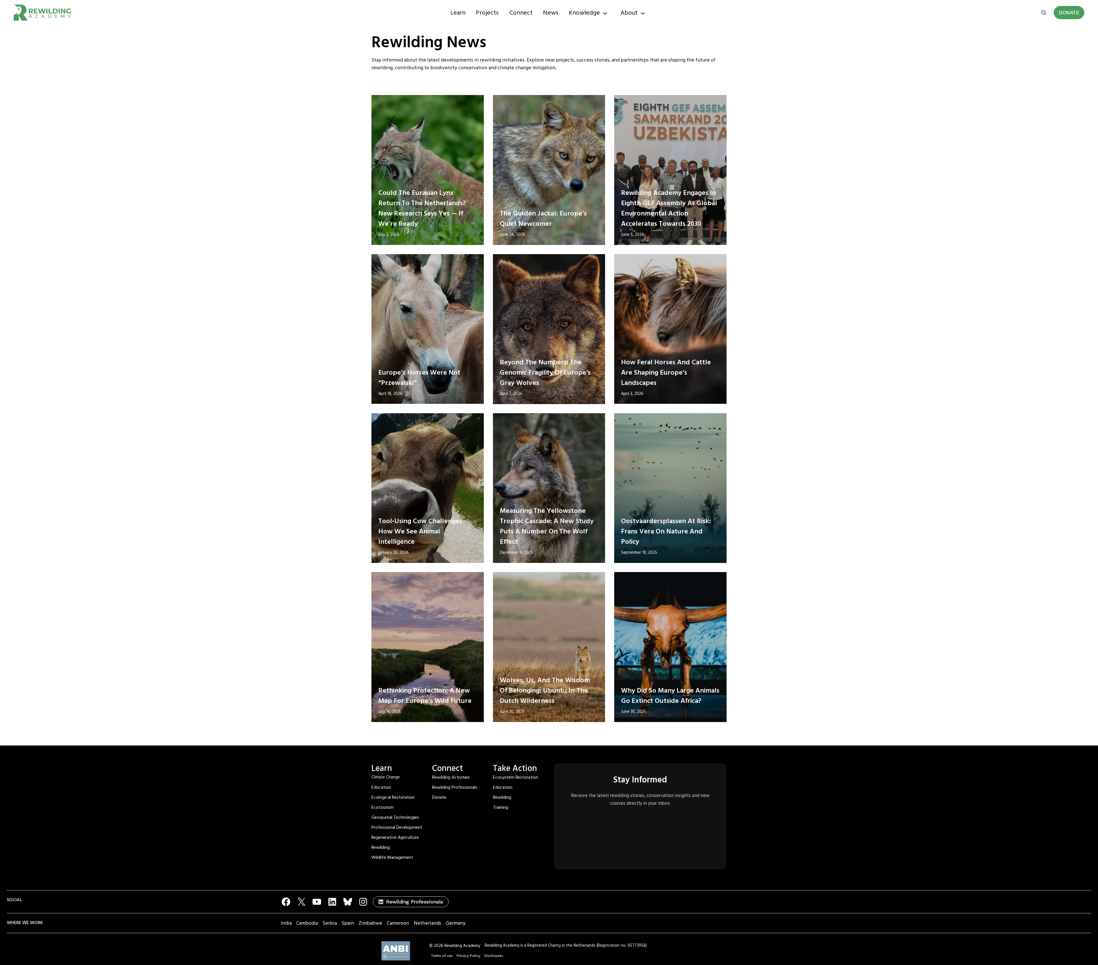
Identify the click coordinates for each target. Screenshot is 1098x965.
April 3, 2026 (632, 394)
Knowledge (584, 12)
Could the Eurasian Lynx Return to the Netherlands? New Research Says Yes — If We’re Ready (422, 208)
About (629, 12)
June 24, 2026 (512, 235)
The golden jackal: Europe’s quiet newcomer (543, 219)
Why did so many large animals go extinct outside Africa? (670, 696)
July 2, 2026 (388, 235)
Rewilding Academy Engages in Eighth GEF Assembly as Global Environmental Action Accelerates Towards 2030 (669, 208)
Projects (487, 12)
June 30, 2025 (512, 712)
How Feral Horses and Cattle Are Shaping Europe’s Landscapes (666, 372)
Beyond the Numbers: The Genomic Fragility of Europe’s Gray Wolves (545, 372)
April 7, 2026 (511, 394)
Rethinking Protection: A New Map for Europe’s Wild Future (425, 696)
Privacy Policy (468, 956)
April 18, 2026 (390, 394)
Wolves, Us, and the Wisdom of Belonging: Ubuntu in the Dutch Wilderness (545, 690)
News (550, 12)
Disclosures (493, 956)
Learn (458, 12)
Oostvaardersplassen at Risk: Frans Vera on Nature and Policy (666, 531)
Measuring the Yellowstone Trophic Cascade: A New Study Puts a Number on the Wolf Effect (547, 526)
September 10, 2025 (639, 552)
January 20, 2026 (393, 552)
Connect (521, 12)
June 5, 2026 (632, 235)
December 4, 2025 (516, 552)
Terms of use (442, 956)
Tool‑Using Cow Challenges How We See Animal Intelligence (420, 531)
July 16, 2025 (389, 712)
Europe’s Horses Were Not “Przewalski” (419, 378)
